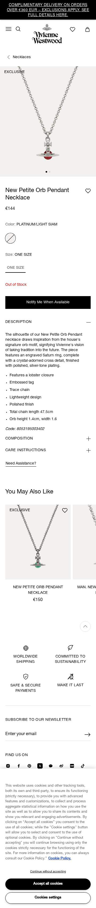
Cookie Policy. (59, 858)
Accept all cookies (48, 884)
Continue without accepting (48, 871)
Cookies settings (48, 898)
